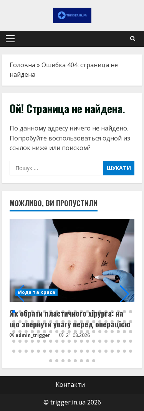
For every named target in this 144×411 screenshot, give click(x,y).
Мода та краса (36, 292)
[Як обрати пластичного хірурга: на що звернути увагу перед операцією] (72, 260)
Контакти (70, 384)
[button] (10, 39)
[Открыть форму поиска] (132, 38)
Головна (22, 65)
